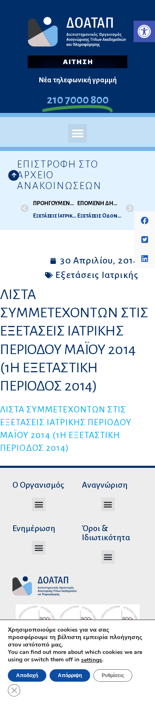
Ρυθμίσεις (113, 675)
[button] (144, 31)
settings (91, 660)
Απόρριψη (70, 675)
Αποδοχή (27, 675)
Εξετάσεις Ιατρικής (96, 275)
